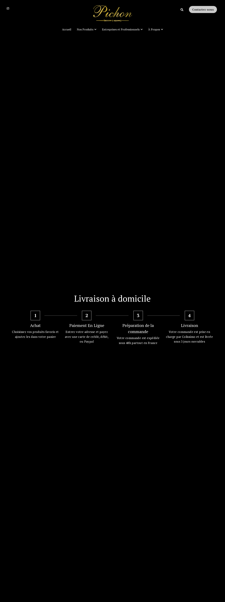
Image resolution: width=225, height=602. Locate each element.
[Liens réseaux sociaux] (8, 8)
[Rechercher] (182, 9)
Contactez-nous (203, 9)
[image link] (112, 13)
